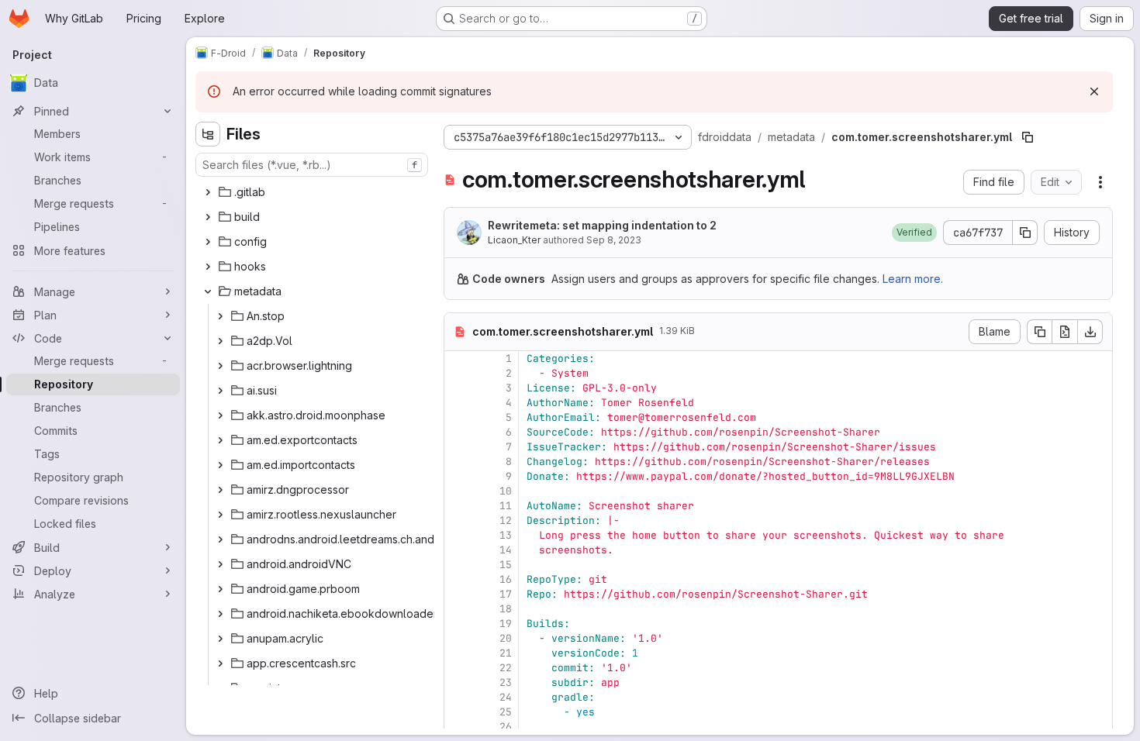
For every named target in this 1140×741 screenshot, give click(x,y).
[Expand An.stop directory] (220, 316)
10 (505, 491)
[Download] (1090, 331)
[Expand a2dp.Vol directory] (220, 341)
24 (505, 697)
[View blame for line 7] (458, 446)
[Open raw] (1064, 331)
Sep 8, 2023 (613, 240)
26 (505, 726)
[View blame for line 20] (458, 638)
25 (505, 712)
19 (505, 623)
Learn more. (913, 278)
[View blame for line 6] (458, 432)
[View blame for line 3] (458, 388)
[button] (914, 232)
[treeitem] (313, 192)
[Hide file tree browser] (207, 134)
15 (505, 564)
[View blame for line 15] (458, 564)
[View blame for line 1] (458, 358)
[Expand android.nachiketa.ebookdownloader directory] (220, 614)
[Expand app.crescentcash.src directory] (220, 663)
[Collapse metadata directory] (208, 291)
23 (505, 682)
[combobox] (311, 165)
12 (505, 520)
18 (505, 608)
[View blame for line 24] (458, 697)
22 (505, 667)
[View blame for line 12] (458, 520)
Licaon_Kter (514, 240)
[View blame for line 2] (458, 373)
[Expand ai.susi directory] (220, 390)
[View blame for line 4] (458, 402)
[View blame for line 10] (458, 491)
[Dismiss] (1094, 91)
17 (505, 594)
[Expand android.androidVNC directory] (220, 564)
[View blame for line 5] (458, 417)
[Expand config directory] (208, 242)
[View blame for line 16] (458, 579)
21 (505, 653)
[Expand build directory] (208, 217)
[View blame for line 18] (458, 608)
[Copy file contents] (1039, 331)
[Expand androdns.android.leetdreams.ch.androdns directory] (220, 539)
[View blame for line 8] (458, 461)
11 (505, 505)
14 (505, 550)
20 (505, 638)
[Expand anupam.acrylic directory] (220, 638)
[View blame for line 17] (458, 594)
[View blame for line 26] (458, 726)
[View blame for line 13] (458, 535)
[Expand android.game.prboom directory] (220, 589)
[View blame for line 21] (458, 653)
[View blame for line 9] (458, 476)
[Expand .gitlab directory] (208, 192)
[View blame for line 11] (458, 505)
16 (505, 579)
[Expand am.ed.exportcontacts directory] (220, 440)
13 (505, 535)
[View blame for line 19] (458, 623)
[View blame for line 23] (458, 682)
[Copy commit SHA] (1025, 232)
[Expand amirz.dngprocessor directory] (220, 490)
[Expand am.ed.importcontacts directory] (220, 465)
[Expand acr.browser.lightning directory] (220, 366)
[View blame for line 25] (458, 712)
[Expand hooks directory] (208, 266)
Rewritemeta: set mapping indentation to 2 (602, 225)
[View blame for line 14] (458, 550)
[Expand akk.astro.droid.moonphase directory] (220, 415)
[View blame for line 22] (458, 667)
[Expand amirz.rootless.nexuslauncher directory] (220, 514)
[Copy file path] (1027, 137)
